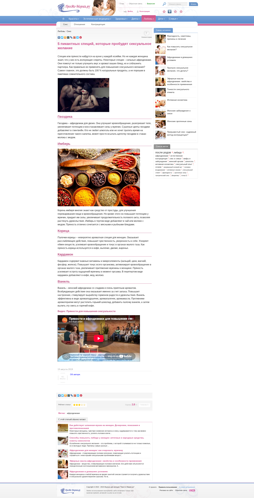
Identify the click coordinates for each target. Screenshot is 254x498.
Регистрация (144, 11)
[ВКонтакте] (59, 37)
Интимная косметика (177, 100)
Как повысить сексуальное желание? (180, 48)
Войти (130, 11)
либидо (178, 152)
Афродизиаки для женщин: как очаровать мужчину (96, 450)
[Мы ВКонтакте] (169, 11)
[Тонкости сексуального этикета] (160, 92)
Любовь (61, 31)
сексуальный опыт (184, 164)
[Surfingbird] (77, 37)
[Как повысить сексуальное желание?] (160, 49)
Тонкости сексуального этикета (178, 90)
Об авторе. (75, 374)
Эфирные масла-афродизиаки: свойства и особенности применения (106, 461)
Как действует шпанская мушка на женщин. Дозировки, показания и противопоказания (105, 426)
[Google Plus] (74, 37)
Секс (65, 24)
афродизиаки (73, 413)
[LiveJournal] (71, 37)
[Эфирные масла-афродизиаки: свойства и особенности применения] (160, 81)
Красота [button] (73, 19)
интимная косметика (164, 164)
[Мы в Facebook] (175, 11)
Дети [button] (160, 19)
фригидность (167, 173)
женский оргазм (176, 161)
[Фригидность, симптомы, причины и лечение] (160, 39)
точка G (184, 175)
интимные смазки (174, 170)
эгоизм (158, 167)
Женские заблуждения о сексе (178, 112)
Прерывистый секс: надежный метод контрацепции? (181, 133)
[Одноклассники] (65, 37)
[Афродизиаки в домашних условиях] (160, 60)
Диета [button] (135, 19)
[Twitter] (62, 37)
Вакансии (151, 4)
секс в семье (175, 159)
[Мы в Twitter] (181, 11)
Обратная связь (135, 4)
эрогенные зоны (180, 173)
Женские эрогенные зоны (179, 121)
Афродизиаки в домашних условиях (89, 471)
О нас (122, 4)
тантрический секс (162, 175)
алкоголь (189, 161)
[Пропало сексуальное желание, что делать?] (160, 70)
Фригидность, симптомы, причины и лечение (179, 37)
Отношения (79, 24)
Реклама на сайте (166, 490)
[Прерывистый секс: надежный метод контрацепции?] (160, 135)
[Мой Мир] (68, 37)
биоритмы (175, 175)
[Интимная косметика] (160, 103)
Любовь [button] (148, 19)
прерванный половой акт (173, 167)
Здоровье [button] (120, 19)
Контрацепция (98, 24)
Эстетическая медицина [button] (96, 19)
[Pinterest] (80, 37)
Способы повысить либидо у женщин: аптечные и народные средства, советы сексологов (107, 439)
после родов (163, 152)
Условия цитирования (187, 487)
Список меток (162, 146)
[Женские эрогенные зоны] (160, 124)
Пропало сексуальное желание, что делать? (177, 69)
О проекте (153, 487)
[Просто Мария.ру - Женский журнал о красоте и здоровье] (73, 12)
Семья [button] (172, 19)
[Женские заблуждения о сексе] (160, 113)
